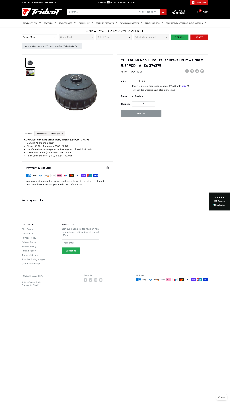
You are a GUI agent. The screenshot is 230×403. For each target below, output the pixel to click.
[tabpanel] (67, 147)
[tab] (42, 133)
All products (37, 46)
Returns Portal (29, 242)
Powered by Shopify (31, 285)
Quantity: (126, 103)
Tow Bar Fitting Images (33, 259)
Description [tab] (28, 133)
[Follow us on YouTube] (100, 280)
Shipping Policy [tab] (57, 133)
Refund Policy (29, 250)
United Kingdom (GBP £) (33, 276)
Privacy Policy (29, 237)
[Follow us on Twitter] (90, 280)
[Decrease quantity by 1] (135, 103)
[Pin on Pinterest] (192, 71)
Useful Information (31, 263)
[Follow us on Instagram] (95, 280)
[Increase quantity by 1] (152, 103)
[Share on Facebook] (187, 71)
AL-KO (124, 71)
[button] (219, 202)
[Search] (163, 12)
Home (26, 46)
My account (178, 12)
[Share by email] (202, 71)
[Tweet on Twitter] (197, 71)
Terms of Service (30, 255)
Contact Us (27, 233)
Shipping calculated (154, 89)
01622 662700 (127, 2)
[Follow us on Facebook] (85, 280)
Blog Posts (27, 229)
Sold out (141, 113)
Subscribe (201, 2)
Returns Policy (29, 246)
